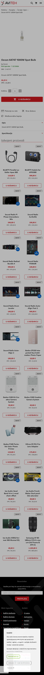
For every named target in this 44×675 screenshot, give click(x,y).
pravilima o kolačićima (15, 651)
